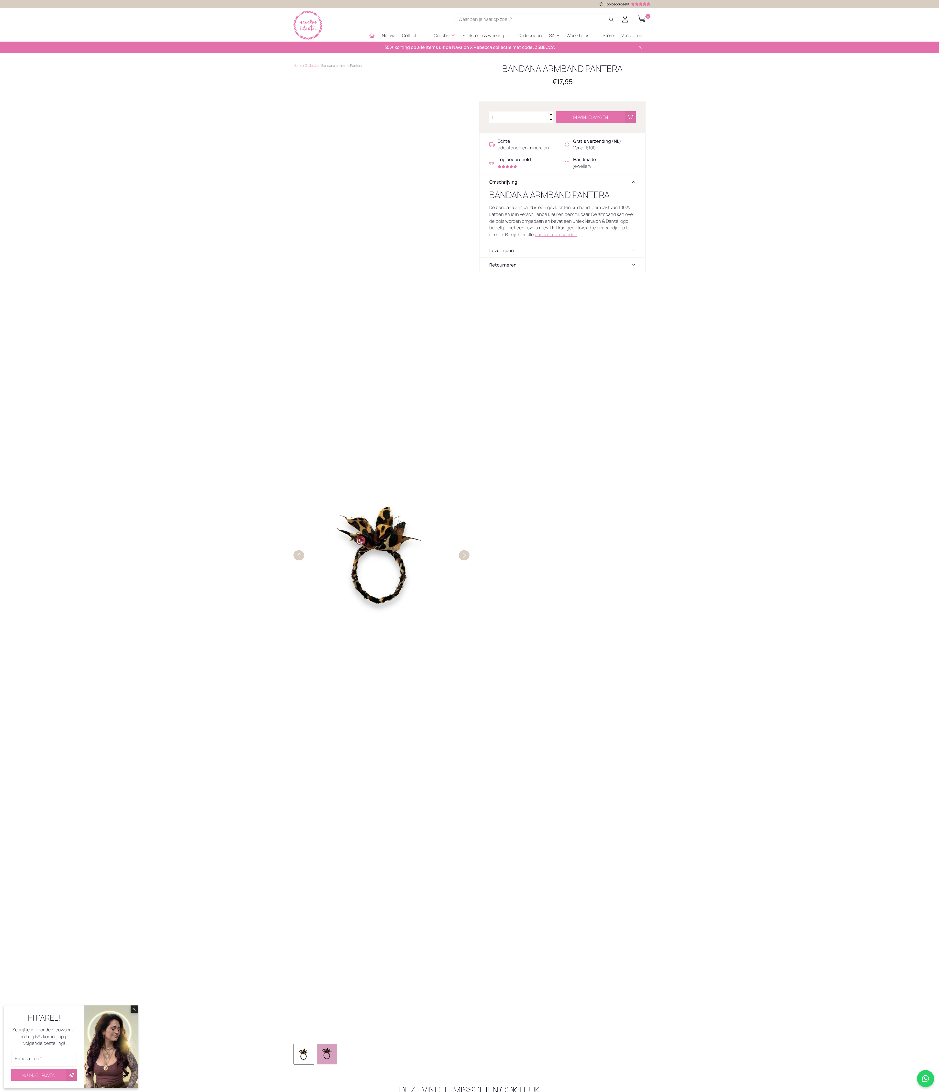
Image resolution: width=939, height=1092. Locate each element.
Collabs (442, 35)
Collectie (411, 35)
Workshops (578, 35)
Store (608, 35)
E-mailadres (28, 1058)
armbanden (565, 234)
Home (297, 65)
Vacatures (631, 35)
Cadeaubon (530, 35)
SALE (554, 35)
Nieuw (388, 35)
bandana (544, 234)
